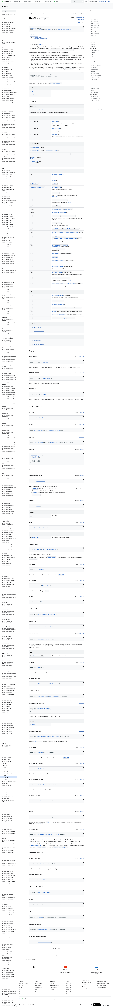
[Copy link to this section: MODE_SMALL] (39, 389)
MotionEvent (68, 209)
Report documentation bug (103, 983)
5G (35, 991)
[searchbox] (9, 11)
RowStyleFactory (56, 246)
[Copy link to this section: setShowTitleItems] (41, 795)
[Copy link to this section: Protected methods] (44, 853)
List (36, 187)
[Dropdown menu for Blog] (59, 1)
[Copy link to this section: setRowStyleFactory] (42, 731)
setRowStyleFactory (57, 245)
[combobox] (77, 1)
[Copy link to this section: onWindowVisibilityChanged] (47, 937)
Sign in (109, 1)
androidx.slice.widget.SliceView (40, 38)
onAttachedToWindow (57, 301)
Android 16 (68, 983)
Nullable (48, 150)
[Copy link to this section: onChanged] (37, 580)
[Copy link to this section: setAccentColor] (39, 634)
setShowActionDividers (58, 260)
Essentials (16, 1)
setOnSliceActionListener (59, 236)
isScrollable (55, 193)
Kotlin (79, 22)
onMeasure (54, 311)
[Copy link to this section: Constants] (37, 351)
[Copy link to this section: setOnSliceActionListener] (45, 703)
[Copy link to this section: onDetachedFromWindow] (45, 887)
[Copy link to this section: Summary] (37, 101)
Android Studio (102, 1)
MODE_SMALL (55, 134)
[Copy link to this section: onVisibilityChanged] (42, 924)
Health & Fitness (38, 985)
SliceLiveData (69, 69)
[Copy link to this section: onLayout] (35, 899)
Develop (37, 1)
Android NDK (84, 991)
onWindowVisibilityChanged (59, 318)
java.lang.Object (32, 34)
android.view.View (34, 36)
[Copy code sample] (83, 72)
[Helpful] (81, 14)
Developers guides (85, 984)
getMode (54, 180)
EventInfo (32, 724)
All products (67, 999)
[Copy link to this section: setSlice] (34, 812)
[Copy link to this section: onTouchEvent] (38, 621)
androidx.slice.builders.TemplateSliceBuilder (61, 50)
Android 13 (68, 989)
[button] (8, 15)
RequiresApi (34, 28)
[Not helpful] (83, 14)
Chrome (41, 999)
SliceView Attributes (56, 83)
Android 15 (68, 985)
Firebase (47, 999)
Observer (60, 29)
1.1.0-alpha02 (81, 21)
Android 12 (68, 991)
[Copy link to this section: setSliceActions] (39, 829)
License (25, 1004)
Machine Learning (38, 983)
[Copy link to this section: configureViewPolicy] (42, 858)
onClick (54, 205)
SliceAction (41, 187)
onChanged (55, 200)
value (69, 202)
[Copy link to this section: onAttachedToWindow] (43, 874)
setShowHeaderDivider (57, 266)
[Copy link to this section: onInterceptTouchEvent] (44, 609)
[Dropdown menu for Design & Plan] (31, 1)
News (20, 989)
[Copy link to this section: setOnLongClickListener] (44, 691)
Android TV (52, 989)
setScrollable (55, 253)
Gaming (36, 981)
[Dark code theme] (83, 27)
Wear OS (52, 983)
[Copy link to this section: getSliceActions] (39, 544)
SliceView (39, 29)
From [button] (36, 327)
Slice (40, 44)
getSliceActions (56, 187)
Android (21, 981)
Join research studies (101, 987)
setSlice (54, 278)
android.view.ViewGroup (37, 37)
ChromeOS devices (54, 985)
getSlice (54, 183)
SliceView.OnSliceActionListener (47, 110)
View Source (80, 19)
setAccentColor (56, 216)
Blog (57, 1)
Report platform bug (101, 981)
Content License (62, 955)
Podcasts (21, 993)
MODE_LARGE (55, 121)
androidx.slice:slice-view (79, 17)
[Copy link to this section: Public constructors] (44, 406)
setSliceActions (56, 283)
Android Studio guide (86, 982)
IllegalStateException (35, 845)
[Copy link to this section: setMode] (35, 662)
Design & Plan (27, 1)
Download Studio (85, 988)
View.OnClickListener (68, 29)
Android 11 (68, 993)
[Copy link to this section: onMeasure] (37, 912)
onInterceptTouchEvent (58, 209)
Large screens (53, 981)
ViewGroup (48, 29)
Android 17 (68, 981)
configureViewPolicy (57, 295)
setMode (54, 223)
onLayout (54, 307)
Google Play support (101, 985)
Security (21, 985)
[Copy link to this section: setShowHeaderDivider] (44, 779)
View (58, 205)
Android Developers (32, 13)
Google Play (46, 1)
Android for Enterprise (23, 983)
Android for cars (53, 987)
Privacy (36, 989)
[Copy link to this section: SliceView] (35, 412)
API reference (5, 6)
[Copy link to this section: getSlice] (34, 522)
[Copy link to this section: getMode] (35, 501)
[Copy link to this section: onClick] (34, 596)
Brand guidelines (31, 1004)
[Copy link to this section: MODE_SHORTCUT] (41, 373)
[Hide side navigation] (15, 1005)
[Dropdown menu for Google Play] (51, 1)
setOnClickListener (57, 228)
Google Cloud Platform (57, 999)
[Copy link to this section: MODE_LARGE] (39, 357)
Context (37, 147)
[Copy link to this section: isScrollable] (36, 564)
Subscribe (97, 1005)
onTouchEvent (55, 212)
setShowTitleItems (57, 272)
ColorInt (63, 216)
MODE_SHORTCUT (56, 128)
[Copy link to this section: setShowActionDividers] (44, 763)
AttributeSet (53, 150)
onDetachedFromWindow (58, 304)
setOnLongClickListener (58, 232)
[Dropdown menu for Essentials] (20, 1)
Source (20, 987)
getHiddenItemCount (57, 174)
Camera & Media (38, 987)
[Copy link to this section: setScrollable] (37, 747)
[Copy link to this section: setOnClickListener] (41, 678)
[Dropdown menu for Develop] (40, 1)
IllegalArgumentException (60, 847)
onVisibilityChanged (57, 314)
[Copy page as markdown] (46, 19)
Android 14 (68, 987)
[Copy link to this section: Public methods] (41, 470)
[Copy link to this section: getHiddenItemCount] (43, 476)
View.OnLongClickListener (71, 232)
